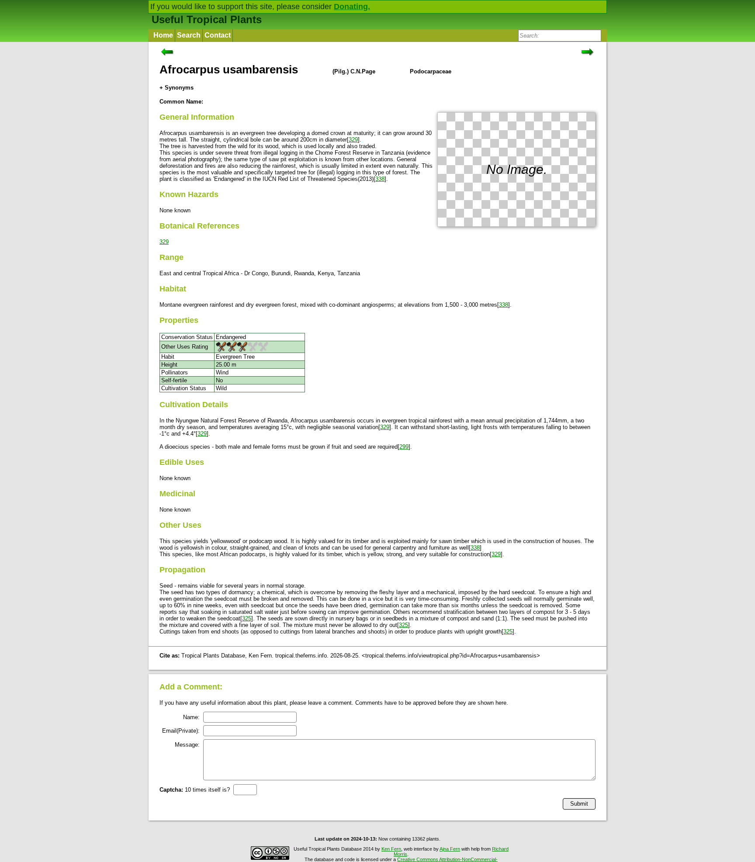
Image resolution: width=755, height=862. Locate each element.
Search (189, 35)
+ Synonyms (176, 87)
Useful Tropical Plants (207, 19)
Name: (191, 717)
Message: (187, 744)
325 (246, 618)
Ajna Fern (450, 849)
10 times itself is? (194, 789)
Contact (217, 35)
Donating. (352, 6)
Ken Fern (391, 849)
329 (353, 139)
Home (163, 35)
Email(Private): (181, 730)
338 (379, 179)
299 (404, 446)
